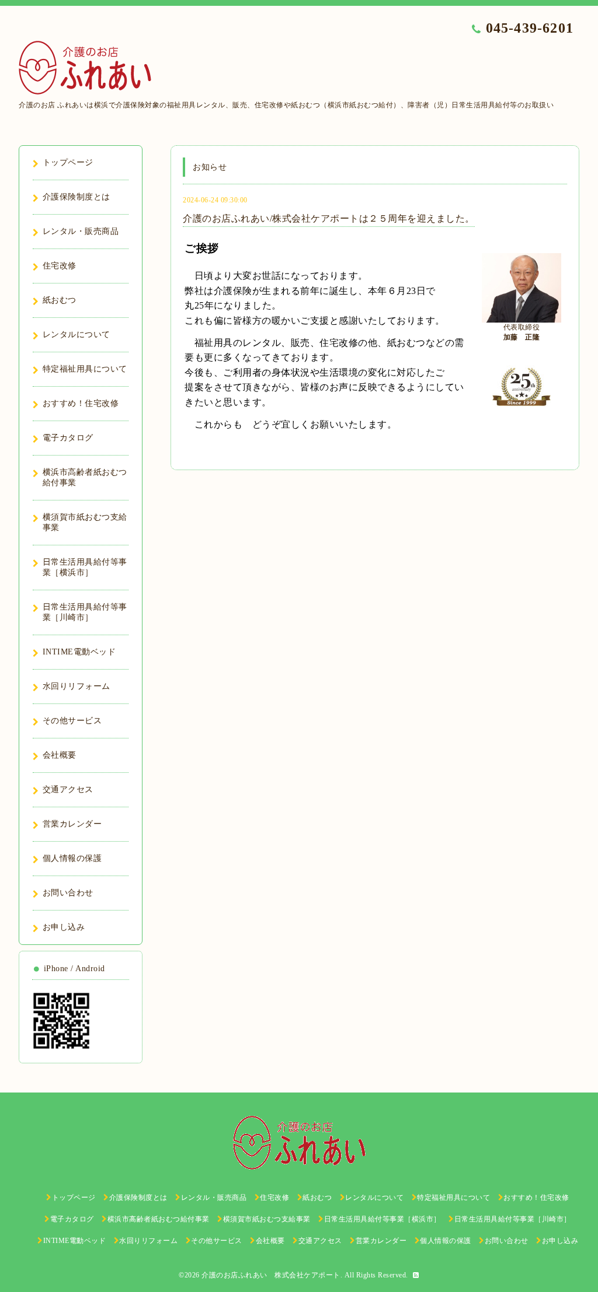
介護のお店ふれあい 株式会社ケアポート (270, 1275)
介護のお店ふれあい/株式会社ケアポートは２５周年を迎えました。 (329, 218)
